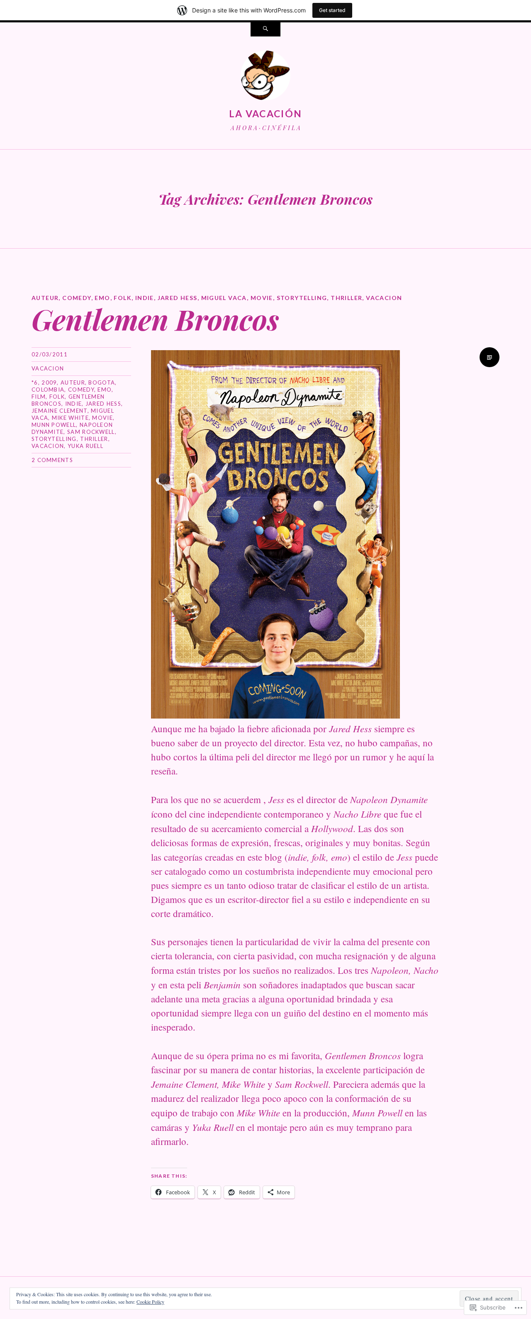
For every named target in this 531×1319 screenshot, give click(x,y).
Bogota (101, 382)
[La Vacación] (265, 77)
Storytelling (302, 297)
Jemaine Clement (60, 410)
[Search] (265, 29)
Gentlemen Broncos (155, 319)
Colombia (48, 389)
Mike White (70, 417)
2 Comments (52, 460)
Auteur (45, 297)
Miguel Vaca (224, 297)
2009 (49, 382)
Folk (123, 297)
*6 (35, 382)
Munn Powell (54, 424)
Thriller (346, 297)
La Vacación (265, 113)
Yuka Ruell (85, 446)
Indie (144, 297)
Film (39, 396)
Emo (102, 297)
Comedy (76, 297)
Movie (262, 297)
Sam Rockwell (91, 431)
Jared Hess (177, 297)
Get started (332, 10)
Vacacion (384, 297)
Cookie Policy (150, 1301)
